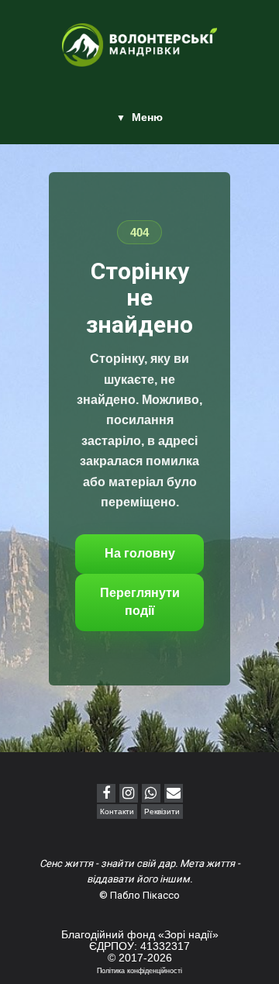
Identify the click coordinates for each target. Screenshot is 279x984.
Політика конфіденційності (139, 971)
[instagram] (128, 793)
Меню (147, 117)
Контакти (117, 811)
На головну (140, 553)
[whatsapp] (151, 793)
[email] (173, 793)
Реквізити (162, 811)
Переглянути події (140, 601)
